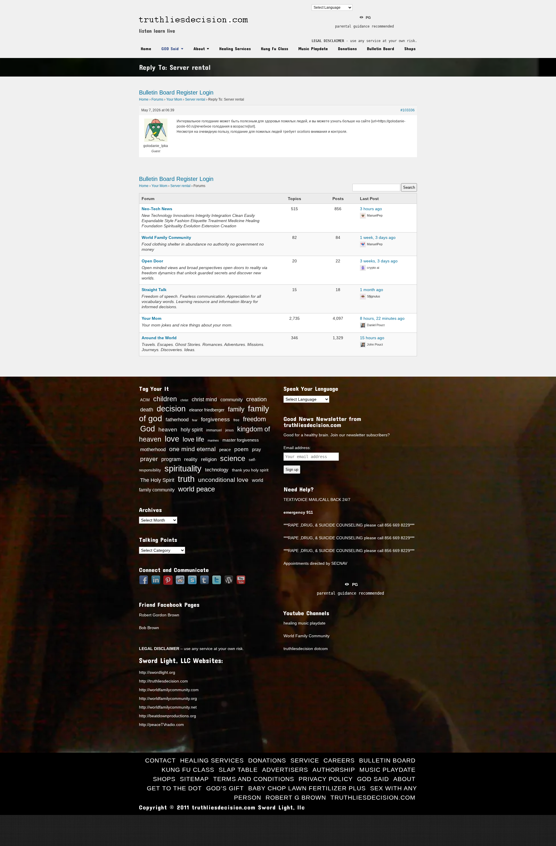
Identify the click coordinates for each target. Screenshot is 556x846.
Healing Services (235, 48)
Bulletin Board (380, 48)
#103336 (407, 110)
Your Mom (174, 99)
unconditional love (223, 479)
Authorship (333, 769)
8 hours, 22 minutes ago (382, 318)
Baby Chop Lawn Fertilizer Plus (307, 788)
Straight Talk (154, 289)
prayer (149, 458)
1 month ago (371, 289)
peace (225, 449)
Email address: (297, 447)
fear (194, 420)
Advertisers (285, 769)
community (231, 399)
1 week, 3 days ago (378, 237)
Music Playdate (313, 48)
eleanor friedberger (206, 410)
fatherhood (177, 419)
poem (241, 449)
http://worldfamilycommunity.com (169, 689)
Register (187, 92)
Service (304, 760)
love (172, 439)
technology (216, 470)
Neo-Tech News (157, 208)
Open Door (152, 261)
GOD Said (170, 48)
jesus (229, 430)
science (232, 458)
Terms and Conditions (253, 779)
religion (209, 459)
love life (193, 439)
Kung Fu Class (274, 48)
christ (184, 400)
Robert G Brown (296, 797)
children (165, 399)
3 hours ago (371, 208)
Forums (157, 99)
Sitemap (194, 779)
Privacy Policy (326, 779)
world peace (196, 489)
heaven (167, 429)
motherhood (153, 449)
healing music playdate (304, 623)
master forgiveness (240, 440)
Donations (347, 48)
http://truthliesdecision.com (163, 681)
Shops (410, 48)
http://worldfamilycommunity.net (168, 707)
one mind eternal (192, 449)
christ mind (204, 399)
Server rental (195, 99)
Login (206, 92)
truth (186, 479)
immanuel (214, 430)
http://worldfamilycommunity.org (168, 698)
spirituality (183, 468)
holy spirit (192, 430)
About (199, 48)
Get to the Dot (174, 788)
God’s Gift (225, 788)
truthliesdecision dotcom (306, 648)
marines (213, 440)
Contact (160, 760)
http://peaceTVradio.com (161, 724)
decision (171, 408)
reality (190, 459)
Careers (339, 760)
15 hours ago (372, 337)
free (236, 420)
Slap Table (238, 769)
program (171, 459)
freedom (254, 419)
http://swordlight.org (157, 672)
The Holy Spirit (157, 480)
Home (146, 48)
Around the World (159, 337)
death (146, 410)
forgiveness (215, 419)
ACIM (145, 400)
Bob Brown (149, 627)
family (236, 409)
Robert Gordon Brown (159, 615)
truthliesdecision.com (373, 797)
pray (256, 449)
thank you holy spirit (250, 470)
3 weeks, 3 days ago (379, 261)
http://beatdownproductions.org (167, 716)
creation (256, 399)
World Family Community (166, 237)
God (147, 428)
